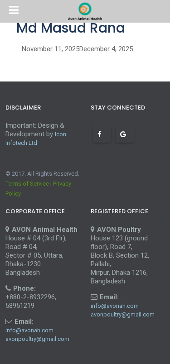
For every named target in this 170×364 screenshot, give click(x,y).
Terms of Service (27, 183)
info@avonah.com (29, 330)
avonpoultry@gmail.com (37, 338)
